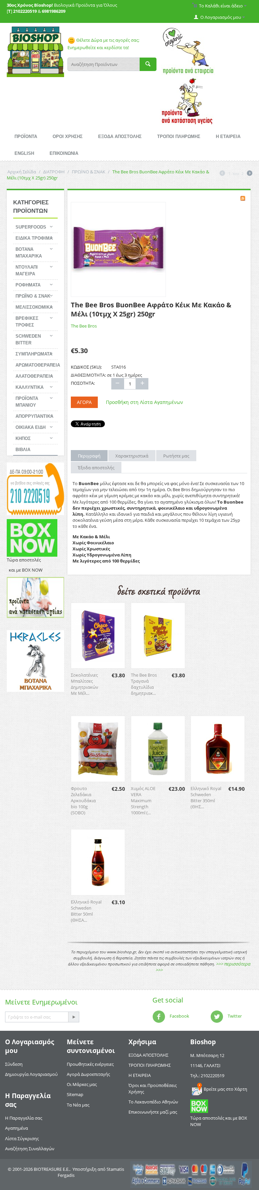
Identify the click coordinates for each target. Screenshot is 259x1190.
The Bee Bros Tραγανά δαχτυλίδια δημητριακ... (144, 684)
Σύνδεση (14, 1064)
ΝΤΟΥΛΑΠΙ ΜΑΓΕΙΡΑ (27, 270)
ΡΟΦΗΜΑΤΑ (28, 284)
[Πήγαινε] (73, 1017)
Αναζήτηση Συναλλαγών (29, 1149)
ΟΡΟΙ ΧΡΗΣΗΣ (68, 136)
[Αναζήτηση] (148, 64)
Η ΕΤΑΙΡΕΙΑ (228, 136)
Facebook (179, 1016)
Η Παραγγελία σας (23, 1118)
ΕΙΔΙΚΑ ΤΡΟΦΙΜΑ (34, 238)
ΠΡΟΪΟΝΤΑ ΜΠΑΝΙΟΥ (27, 402)
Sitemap (75, 1094)
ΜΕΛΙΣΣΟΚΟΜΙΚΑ (34, 307)
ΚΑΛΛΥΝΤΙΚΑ (30, 387)
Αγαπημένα (16, 1128)
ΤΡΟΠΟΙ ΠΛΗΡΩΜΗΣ (178, 136)
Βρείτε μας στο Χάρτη (225, 1089)
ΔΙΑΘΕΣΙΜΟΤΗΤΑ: (88, 375)
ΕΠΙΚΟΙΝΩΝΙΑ (64, 153)
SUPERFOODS (31, 227)
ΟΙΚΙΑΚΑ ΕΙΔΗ (31, 427)
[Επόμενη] (249, 174)
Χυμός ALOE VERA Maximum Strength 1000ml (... (143, 800)
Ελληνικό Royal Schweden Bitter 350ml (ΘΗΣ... (206, 797)
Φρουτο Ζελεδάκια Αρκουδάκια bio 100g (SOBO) (83, 800)
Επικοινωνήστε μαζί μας (152, 1112)
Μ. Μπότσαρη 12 (207, 1055)
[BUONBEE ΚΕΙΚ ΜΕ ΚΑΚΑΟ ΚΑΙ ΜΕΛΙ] (118, 249)
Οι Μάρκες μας (82, 1084)
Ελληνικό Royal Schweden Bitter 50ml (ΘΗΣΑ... (86, 911)
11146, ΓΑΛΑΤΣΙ (205, 1065)
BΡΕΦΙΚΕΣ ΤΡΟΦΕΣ (27, 322)
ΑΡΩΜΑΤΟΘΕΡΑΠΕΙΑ (37, 365)
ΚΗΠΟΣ (23, 438)
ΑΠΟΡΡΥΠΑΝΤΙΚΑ (34, 416)
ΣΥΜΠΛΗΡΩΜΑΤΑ (34, 353)
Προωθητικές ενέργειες (90, 1064)
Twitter (234, 1016)
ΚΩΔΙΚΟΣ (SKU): (86, 367)
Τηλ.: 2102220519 (207, 1076)
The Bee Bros (84, 326)
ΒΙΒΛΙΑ (23, 449)
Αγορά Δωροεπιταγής (88, 1074)
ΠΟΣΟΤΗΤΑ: (83, 383)
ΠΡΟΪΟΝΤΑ (26, 136)
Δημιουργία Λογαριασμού (31, 1074)
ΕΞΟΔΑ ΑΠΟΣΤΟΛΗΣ (120, 136)
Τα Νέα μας (78, 1105)
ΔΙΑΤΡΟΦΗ (54, 172)
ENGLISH (24, 153)
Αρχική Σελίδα (21, 172)
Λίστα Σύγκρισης (22, 1138)
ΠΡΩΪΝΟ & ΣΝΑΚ (88, 172)
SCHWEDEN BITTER (28, 339)
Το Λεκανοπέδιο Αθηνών (153, 1102)
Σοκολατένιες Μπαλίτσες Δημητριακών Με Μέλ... (84, 684)
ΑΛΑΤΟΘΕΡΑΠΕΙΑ (34, 376)
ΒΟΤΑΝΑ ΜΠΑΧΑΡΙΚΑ (29, 253)
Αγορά (84, 402)
